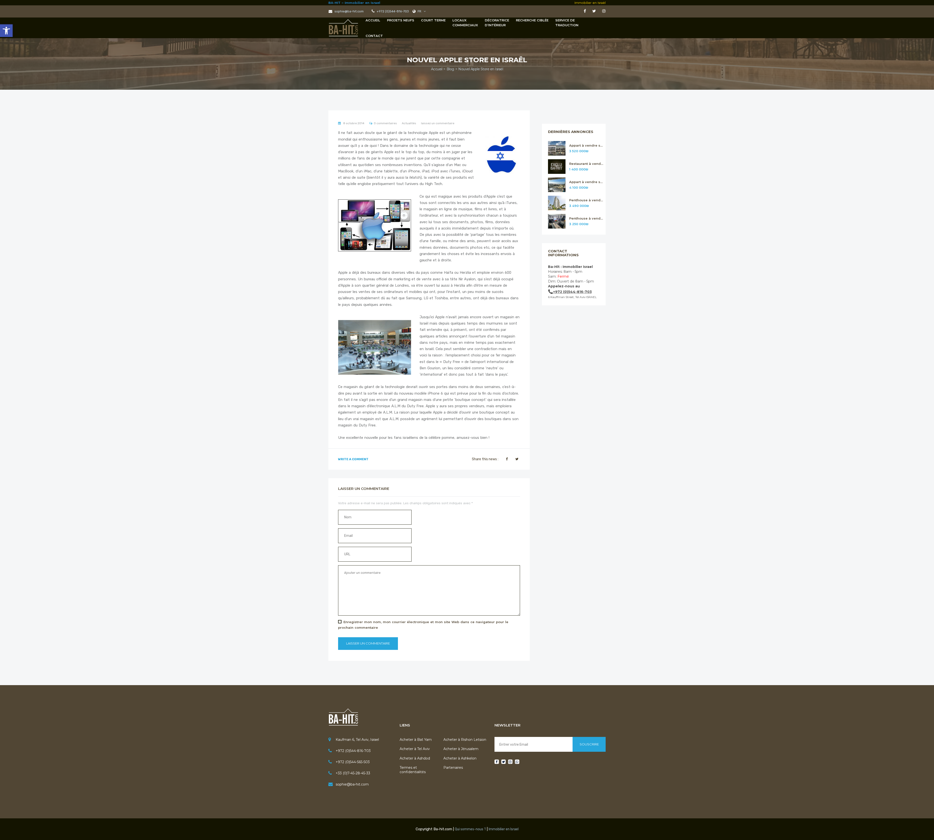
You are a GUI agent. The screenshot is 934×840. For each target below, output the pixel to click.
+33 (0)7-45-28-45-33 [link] (353, 773)
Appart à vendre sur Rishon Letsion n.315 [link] (586, 182)
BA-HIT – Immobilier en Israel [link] (354, 3)
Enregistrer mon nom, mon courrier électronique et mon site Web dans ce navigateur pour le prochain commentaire (423, 624)
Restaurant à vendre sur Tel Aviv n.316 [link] (586, 163)
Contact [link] (374, 36)
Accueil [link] (373, 20)
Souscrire (589, 744)
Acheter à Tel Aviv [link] (415, 749)
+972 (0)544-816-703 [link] (353, 751)
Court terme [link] (433, 20)
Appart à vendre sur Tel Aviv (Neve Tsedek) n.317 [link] (586, 145)
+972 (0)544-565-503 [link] (353, 762)
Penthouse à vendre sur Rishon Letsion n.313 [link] (586, 218)
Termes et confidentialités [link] (413, 769)
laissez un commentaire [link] (437, 123)
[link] (6, 30)
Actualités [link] (409, 123)
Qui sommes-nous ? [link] (470, 829)
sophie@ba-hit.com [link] (349, 11)
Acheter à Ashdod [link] (415, 758)
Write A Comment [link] (353, 459)
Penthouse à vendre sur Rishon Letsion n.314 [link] (586, 200)
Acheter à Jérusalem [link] (460, 749)
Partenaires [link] (453, 767)
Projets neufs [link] (400, 20)
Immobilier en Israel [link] (504, 829)
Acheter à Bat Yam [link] (416, 739)
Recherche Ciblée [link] (532, 20)
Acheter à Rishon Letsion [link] (464, 739)
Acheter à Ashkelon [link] (459, 758)
